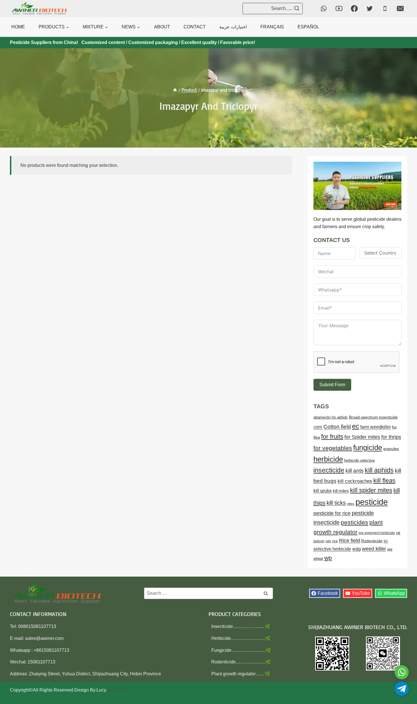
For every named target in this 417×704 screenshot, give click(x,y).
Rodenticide (371, 541)
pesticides (354, 522)
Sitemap (116, 690)
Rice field (349, 540)
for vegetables (332, 448)
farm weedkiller (375, 426)
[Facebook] (354, 8)
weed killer (374, 549)
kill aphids (379, 470)
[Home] (175, 90)
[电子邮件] (400, 8)
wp (328, 557)
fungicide (367, 447)
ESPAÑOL (308, 26)
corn (317, 426)
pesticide (371, 502)
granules (391, 449)
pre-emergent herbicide (377, 533)
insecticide (328, 470)
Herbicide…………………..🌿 (241, 638)
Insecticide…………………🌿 (240, 626)
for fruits (332, 436)
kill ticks (336, 503)
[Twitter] (369, 8)
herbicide (328, 459)
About (162, 26)
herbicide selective (359, 460)
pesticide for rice (332, 513)
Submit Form (332, 384)
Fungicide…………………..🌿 (241, 650)
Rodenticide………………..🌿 (241, 661)
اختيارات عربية (233, 26)
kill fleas (384, 480)
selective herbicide (332, 549)
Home (18, 26)
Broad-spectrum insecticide (373, 417)
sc (386, 540)
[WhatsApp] (323, 8)
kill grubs (322, 490)
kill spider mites (371, 490)
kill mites (341, 490)
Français (272, 26)
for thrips (391, 437)
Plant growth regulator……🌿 (240, 673)
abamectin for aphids (330, 417)
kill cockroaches (355, 481)
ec (355, 426)
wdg (356, 549)
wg (389, 549)
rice (335, 541)
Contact (195, 26)
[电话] (385, 8)
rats (328, 541)
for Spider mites (362, 437)
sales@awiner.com (44, 638)
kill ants (355, 471)
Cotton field (337, 427)
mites (350, 503)
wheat (318, 558)
